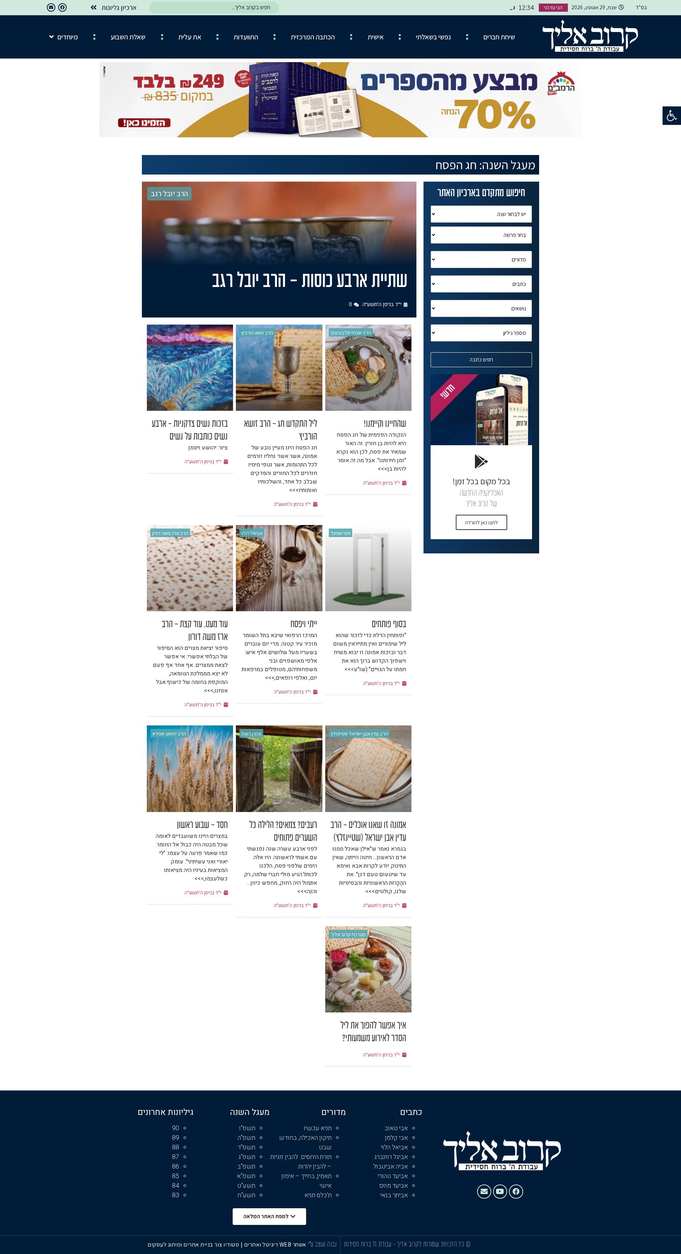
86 (175, 1166)
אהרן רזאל (251, 733)
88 (175, 1147)
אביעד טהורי (393, 1176)
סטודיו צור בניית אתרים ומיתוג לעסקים (193, 1244)
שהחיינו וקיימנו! (385, 424)
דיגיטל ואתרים (261, 1244)
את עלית (189, 37)
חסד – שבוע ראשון (202, 825)
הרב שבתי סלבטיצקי (351, 332)
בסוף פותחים (389, 624)
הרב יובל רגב (169, 194)
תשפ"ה (246, 1138)
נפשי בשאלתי (433, 37)
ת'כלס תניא (318, 1195)
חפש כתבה (481, 359)
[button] (672, 115)
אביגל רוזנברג (391, 1157)
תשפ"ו (247, 1128)
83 (175, 1195)
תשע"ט (246, 1186)
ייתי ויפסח (303, 624)
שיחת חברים (499, 37)
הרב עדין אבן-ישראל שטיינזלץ (359, 733)
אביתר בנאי (394, 1195)
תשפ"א (246, 1176)
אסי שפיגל (340, 533)
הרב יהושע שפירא (169, 733)
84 (175, 1186)
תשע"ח (246, 1195)
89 (175, 1138)
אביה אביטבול (390, 1166)
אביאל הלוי (251, 533)
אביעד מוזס (394, 1186)
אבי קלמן (396, 1138)
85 (175, 1176)
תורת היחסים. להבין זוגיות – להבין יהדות (301, 1161)
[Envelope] (51, 7)
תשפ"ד (246, 1147)
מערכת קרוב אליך (348, 934)
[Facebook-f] (62, 7)
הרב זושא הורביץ (257, 332)
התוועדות (246, 37)
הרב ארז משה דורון (170, 533)
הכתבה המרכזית (313, 37)
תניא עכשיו (318, 1128)
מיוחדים (67, 37)
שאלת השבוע (128, 37)
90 (175, 1128)
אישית (375, 37)
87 (175, 1157)
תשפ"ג (246, 1157)
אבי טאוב (396, 1128)
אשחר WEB (292, 1244)
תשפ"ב (246, 1166)
